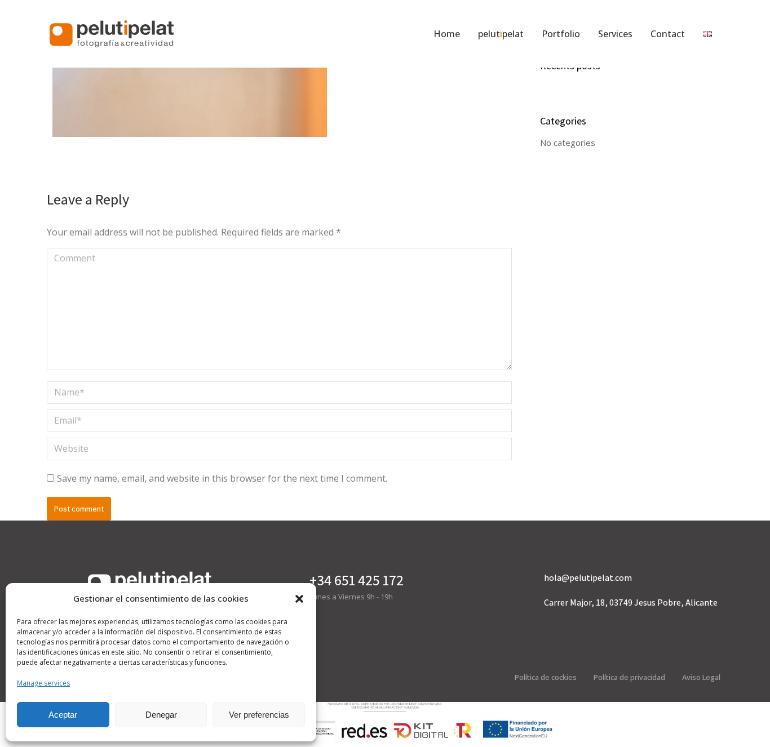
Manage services (43, 683)
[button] (299, 598)
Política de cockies (546, 677)
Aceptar (62, 714)
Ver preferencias (259, 714)
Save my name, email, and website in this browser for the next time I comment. (222, 478)
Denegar (161, 714)
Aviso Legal (701, 677)
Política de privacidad (629, 677)
